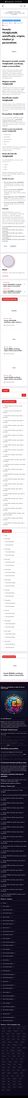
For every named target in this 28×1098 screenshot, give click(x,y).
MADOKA (3, 1061)
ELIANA (23, 1039)
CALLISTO (18, 1033)
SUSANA (3, 1081)
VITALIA (9, 1087)
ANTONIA (9, 1031)
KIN (9, 1056)
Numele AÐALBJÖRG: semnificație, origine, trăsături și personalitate (12, 292)
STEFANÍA (14, 1078)
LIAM (12, 1059)
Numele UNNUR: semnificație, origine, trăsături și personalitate (13, 378)
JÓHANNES (19, 1050)
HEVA (8, 1047)
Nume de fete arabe (9, 545)
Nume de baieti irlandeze (10, 572)
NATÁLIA (23, 1070)
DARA (3, 1039)
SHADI (12, 1075)
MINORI (14, 1067)
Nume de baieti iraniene (10, 562)
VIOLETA (3, 1087)
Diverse (5, 535)
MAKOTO (15, 1061)
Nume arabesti (7, 538)
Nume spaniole (7, 641)
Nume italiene (7, 590)
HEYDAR (13, 1047)
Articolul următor (6, 288)
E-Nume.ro (3, 721)
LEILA (8, 1059)
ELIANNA (3, 1042)
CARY (8, 1036)
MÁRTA (8, 1070)
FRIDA (21, 1045)
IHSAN (18, 1047)
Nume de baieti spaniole (10, 644)
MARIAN (3, 1064)
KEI (23, 1053)
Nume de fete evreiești (10, 555)
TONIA (9, 1084)
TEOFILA (3, 1084)
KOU (19, 1056)
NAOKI (18, 1070)
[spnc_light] (24, 6)
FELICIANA (16, 1042)
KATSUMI (18, 1053)
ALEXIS (24, 1028)
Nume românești (7, 631)
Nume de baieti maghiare (10, 623)
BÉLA (13, 1033)
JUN (7, 1050)
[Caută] (21, 6)
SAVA (8, 1075)
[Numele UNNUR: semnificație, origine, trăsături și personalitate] (14, 367)
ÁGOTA (8, 1089)
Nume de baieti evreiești (10, 552)
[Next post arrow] (24, 292)
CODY (18, 1036)
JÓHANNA (12, 1050)
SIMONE (3, 1078)
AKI (14, 1028)
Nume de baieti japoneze (10, 603)
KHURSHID (4, 1056)
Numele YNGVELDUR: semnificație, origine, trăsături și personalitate (13, 321)
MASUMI (20, 1064)
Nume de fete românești (10, 637)
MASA (15, 1064)
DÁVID (13, 1039)
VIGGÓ (20, 1084)
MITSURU (19, 1067)
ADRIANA (3, 1028)
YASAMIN (20, 1087)
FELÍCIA (3, 1045)
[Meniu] (2, 6)
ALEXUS (3, 1031)
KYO (23, 1056)
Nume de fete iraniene (10, 565)
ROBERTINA (16, 1073)
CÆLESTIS (24, 1036)
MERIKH (3, 1067)
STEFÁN (20, 1078)
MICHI (9, 1067)
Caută (6, 390)
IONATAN (24, 1047)
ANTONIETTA (16, 1031)
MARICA (9, 1064)
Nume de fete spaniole (10, 647)
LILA (17, 1059)
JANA (3, 1050)
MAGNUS (9, 1061)
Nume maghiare (7, 620)
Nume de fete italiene (10, 596)
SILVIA (23, 1075)
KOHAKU (14, 1056)
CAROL (3, 1036)
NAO (13, 1070)
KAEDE (13, 1053)
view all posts (5, 275)
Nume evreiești (7, 549)
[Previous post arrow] (24, 284)
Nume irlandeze (7, 569)
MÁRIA (3, 1070)
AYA (2, 1033)
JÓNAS (3, 1053)
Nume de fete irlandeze (10, 575)
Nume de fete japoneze (10, 606)
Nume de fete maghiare (10, 627)
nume (12, 23)
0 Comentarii (6, 25)
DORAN (8, 1039)
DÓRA (18, 1039)
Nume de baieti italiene (10, 593)
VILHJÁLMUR (6, 23)
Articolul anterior (6, 282)
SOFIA (9, 1078)
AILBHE (9, 1028)
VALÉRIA (14, 1084)
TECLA (19, 1081)
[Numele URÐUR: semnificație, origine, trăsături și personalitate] (14, 339)
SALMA (21, 1073)
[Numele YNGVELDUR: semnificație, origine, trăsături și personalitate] (14, 310)
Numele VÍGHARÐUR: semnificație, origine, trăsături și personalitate (12, 285)
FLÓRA (8, 1045)
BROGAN (7, 1033)
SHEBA (17, 1075)
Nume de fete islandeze (10, 586)
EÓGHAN (9, 1042)
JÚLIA (8, 1053)
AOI (21, 1031)
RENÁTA (3, 1073)
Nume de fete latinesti (10, 616)
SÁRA (9, 1081)
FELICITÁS (22, 1042)
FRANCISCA (15, 1045)
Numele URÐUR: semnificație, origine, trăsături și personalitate (13, 349)
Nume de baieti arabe (10, 541)
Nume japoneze (7, 600)
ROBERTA (9, 1073)
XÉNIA (14, 1087)
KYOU (3, 1059)
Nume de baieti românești (10, 634)
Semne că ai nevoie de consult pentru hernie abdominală (15, 795)
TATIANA (14, 1081)
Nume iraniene (7, 559)
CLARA (13, 1036)
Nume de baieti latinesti (10, 613)
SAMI (3, 1075)
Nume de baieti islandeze (7, 20)
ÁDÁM (3, 1089)
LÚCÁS (21, 1059)
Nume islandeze (17, 20)
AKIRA (19, 1028)
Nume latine (6, 610)
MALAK (21, 1061)
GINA (3, 1047)
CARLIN (24, 1033)
